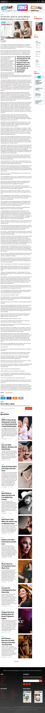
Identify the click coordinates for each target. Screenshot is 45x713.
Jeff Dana (3, 460)
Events (36, 37)
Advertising (3, 678)
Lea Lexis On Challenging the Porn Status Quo (9, 590)
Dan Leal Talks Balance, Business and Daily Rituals (9, 447)
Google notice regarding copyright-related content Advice (38, 82)
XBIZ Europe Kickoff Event (38, 94)
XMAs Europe (37, 60)
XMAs (12, 699)
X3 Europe (38, 51)
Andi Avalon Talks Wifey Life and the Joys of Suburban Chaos (9, 521)
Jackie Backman (4, 513)
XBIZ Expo (13, 697)
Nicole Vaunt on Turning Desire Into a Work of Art (9, 566)
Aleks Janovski (4, 657)
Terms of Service (33, 709)
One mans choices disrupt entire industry (39, 102)
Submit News (3, 676)
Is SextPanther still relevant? (39, 89)
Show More (16, 661)
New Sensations (11, 86)
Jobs (39, 77)
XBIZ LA (13, 691)
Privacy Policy (3, 684)
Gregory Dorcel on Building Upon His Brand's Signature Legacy (8, 615)
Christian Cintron (4, 438)
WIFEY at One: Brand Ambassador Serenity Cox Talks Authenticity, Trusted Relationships (9, 423)
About (2, 682)
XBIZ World (3, 695)
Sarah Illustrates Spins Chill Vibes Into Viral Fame (9, 468)
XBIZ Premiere (3, 697)
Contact (2, 680)
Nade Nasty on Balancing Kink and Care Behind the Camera (8, 496)
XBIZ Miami (13, 693)
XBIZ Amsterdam (38, 42)
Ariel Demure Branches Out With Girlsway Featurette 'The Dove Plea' (8, 641)
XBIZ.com (3, 691)
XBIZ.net (36, 73)
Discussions (36, 77)
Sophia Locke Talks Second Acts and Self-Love (9, 541)
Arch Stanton (3, 41)
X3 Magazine (38, 18)
